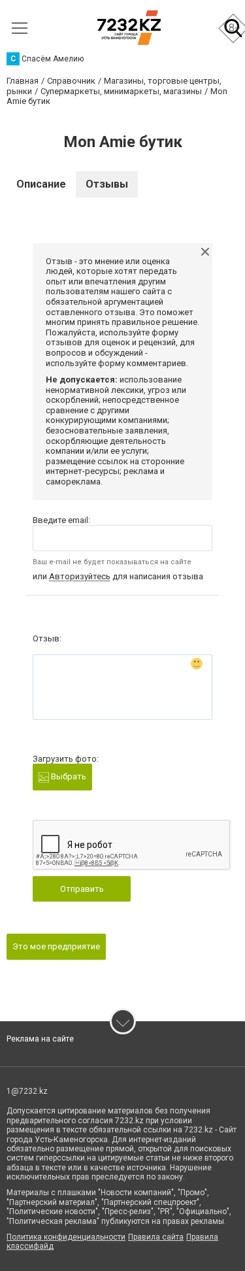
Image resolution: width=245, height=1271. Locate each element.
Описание (41, 184)
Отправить (82, 889)
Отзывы (107, 184)
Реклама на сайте (40, 1038)
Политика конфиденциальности (66, 1237)
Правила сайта (156, 1237)
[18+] (129, 28)
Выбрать (67, 776)
